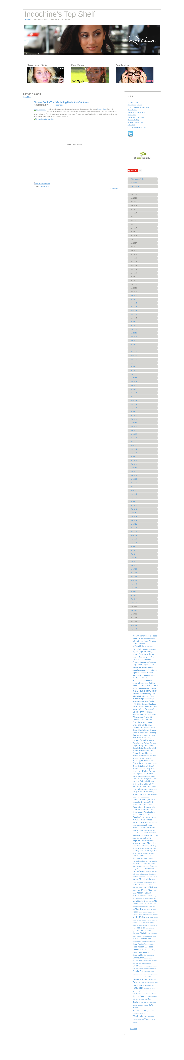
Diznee (142, 753)
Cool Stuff (54, 19)
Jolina (153, 830)
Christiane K (138, 722)
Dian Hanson (144, 751)
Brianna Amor (144, 688)
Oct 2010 (134, 535)
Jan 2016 (134, 299)
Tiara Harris (154, 996)
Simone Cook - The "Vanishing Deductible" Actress (61, 102)
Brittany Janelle (139, 694)
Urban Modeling (142, 1008)
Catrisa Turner (144, 714)
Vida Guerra (142, 1013)
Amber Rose (138, 654)
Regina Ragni (143, 944)
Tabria (135, 985)
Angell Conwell (147, 667)
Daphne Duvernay (150, 743)
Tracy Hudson (149, 1002)
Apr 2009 (134, 603)
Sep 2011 (134, 494)
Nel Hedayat (140, 925)
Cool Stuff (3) (135, 183)
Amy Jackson (138, 657)
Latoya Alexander (138, 869)
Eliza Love (147, 763)
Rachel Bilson (145, 939)
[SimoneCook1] (40, 110)
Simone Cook (101, 109)
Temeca (154, 993)
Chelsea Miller (138, 720)
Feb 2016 (134, 295)
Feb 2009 (134, 610)
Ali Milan (152, 641)
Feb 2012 (134, 475)
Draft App (152, 756)
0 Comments (114, 189)
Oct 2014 (134, 355)
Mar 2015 (134, 337)
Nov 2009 (134, 576)
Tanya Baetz (150, 991)
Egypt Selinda (143, 761)
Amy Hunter (149, 654)
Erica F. (145, 766)
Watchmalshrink (140, 1016)
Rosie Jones (148, 949)
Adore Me (136, 638)
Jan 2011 (134, 524)
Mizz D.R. (141, 914)
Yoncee (147, 1019)
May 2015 (134, 329)
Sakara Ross (150, 955)
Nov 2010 (134, 531)
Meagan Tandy (147, 890)
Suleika (145, 979)
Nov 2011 (134, 486)
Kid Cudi (152, 856)
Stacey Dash (146, 974)
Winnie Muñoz (151, 1016)
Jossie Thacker (149, 833)
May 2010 (134, 554)
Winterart (135, 1019)
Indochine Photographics (136, 112)
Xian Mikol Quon (140, 1019)
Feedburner (146, 776)
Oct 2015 (134, 310)
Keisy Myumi (148, 848)
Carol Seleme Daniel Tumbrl (137, 127)
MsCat (142, 917)
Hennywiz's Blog (133, 120)
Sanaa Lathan (138, 958)
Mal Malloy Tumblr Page (136, 117)
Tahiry (152, 985)
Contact (66, 19)
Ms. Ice (136, 917)
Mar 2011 (134, 516)
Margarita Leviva (143, 882)
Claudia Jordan (143, 730)
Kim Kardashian (140, 858)
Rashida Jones (141, 941)
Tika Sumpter (141, 999)
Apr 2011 (134, 513)
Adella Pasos (151, 636)
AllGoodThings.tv (140, 646)
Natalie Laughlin (137, 920)
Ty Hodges (138, 1005)
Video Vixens (59, 105)
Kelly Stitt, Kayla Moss (150, 851)
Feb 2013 (134, 430)
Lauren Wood (139, 871)
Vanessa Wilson (151, 1011)
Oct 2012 (134, 445)
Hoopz (142, 794)
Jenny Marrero (146, 817)
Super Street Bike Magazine (145, 982)
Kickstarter (146, 856)
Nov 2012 (134, 442)
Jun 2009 (134, 595)
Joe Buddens (141, 830)
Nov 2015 (134, 307)
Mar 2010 (134, 561)
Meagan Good (137, 890)
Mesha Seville (150, 901)
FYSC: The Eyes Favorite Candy (138, 107)
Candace (145, 704)
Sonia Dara (147, 971)
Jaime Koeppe (144, 807)
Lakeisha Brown (137, 866)
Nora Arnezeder (150, 928)
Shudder (141, 966)
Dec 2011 (134, 483)
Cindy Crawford (143, 728)
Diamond (136, 751)
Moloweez (147, 914)
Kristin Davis (146, 863)
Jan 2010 (134, 569)
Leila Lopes (143, 874)
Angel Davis (137, 665)
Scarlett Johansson (152, 960)
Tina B (146, 999)
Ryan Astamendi (144, 952)
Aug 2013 (134, 408)
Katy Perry (153, 846)
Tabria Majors (144, 985)
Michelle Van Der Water (147, 904)
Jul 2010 (133, 546)
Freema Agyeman (146, 779)
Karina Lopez (141, 838)
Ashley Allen (141, 678)
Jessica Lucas (145, 825)
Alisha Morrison (139, 644)
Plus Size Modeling (147, 936)
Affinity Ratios (138, 641)
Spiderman (139, 974)
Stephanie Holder (153, 974)
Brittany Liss (150, 694)
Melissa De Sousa (143, 898)
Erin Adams (137, 768)
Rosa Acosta (138, 947)
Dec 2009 (134, 573)
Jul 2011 (133, 501)
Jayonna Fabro (143, 812)
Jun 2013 (134, 415)
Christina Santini (140, 725)
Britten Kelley (138, 696)
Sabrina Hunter (140, 955)
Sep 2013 (134, 404)
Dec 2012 (134, 438)
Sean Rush (135, 963)
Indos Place (27, 97)
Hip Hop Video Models (135, 122)
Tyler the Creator (144, 1005)
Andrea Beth (146, 659)
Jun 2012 (134, 460)
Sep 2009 (134, 584)
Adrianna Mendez (148, 638)
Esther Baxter (148, 771)
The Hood (149, 996)
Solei (142, 971)
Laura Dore (148, 869)
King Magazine (152, 861)
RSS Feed (133, 1029)
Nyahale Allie (136, 930)
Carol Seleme (145, 709)
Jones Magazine (138, 833)
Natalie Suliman (146, 920)
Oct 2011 (134, 490)
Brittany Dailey (150, 691)
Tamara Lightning (147, 988)
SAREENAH (136, 960)
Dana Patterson (147, 740)
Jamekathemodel (143, 809)
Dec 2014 (134, 348)
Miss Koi (139, 909)
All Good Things (133, 102)
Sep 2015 (134, 314)
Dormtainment (143, 756)
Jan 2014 (134, 389)
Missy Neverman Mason (145, 912)
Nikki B (139, 928)
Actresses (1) (135, 186)
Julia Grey (140, 835)
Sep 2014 (134, 359)
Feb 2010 (134, 565)
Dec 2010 (134, 528)
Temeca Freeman (140, 996)
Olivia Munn (145, 933)
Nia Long (146, 925)
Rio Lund (151, 944)
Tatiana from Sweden (140, 993)
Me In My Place (150, 887)
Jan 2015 (134, 344)
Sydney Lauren (154, 982)
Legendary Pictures (151, 871)
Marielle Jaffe (152, 882)
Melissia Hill (152, 898)
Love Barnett (149, 876)
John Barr (148, 830)
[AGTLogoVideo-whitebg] (142, 168)
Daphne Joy (138, 745)
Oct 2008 (134, 625)
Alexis (146, 641)
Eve (151, 774)
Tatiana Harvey (148, 993)
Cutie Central (132, 110)
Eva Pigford (146, 774)
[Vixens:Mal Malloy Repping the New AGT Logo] (134, 82)
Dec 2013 (134, 393)
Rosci (145, 947)
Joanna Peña (145, 828)
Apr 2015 (134, 333)
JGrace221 (136, 828)
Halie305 (144, 789)
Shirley (136, 966)
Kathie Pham (136, 846)
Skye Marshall (152, 968)
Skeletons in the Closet (142, 968)
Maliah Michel (145, 879)
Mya (147, 917)
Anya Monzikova (149, 670)
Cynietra (136, 740)
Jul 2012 (133, 456)
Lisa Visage (142, 876)
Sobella (136, 971)
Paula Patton (154, 933)
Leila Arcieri (136, 874)
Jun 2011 (134, 505)
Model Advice (40, 19)
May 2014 (134, 374)
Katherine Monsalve (147, 843)
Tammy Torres (140, 991)
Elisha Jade (138, 763)
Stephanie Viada (136, 977)
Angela (145, 665)
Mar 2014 (134, 382)
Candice (141, 707)
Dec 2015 (134, 303)
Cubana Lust (145, 735)
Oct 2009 (134, 580)
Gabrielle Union (147, 781)
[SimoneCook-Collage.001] (44, 119)
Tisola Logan (143, 1002)
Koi (140, 863)
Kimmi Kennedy (143, 861)
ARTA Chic (131, 125)
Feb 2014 (134, 385)
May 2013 (134, 419)
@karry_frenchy (139, 636)
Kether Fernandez (148, 853)
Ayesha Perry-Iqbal (140, 683)
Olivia (142, 930)
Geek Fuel (136, 784)
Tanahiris (145, 991)
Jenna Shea (138, 814)
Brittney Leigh (138, 699)
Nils (144, 928)
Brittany (140, 691)
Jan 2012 (134, 479)
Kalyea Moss (149, 835)
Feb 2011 (134, 520)
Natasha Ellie (136, 922)
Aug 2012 (134, 453)
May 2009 (134, 599)
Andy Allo (152, 662)
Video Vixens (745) (137, 179)
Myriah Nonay (154, 917)
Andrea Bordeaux (141, 662)
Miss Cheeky (148, 906)
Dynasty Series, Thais (141, 758)
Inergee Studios (138, 802)
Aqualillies (136, 673)
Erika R (151, 766)
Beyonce (150, 686)
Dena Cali (152, 748)
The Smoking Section (135, 105)
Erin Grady (146, 769)
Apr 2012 (134, 468)
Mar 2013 (134, 427)
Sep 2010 (134, 539)
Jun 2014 (134, 370)
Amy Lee (146, 657)
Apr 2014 (134, 378)
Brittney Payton (142, 701)
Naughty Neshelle (146, 922)
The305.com (132, 115)
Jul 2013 (133, 412)
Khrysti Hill (138, 856)
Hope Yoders (149, 794)
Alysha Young (145, 651)
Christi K (149, 720)
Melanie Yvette (146, 896)
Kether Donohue (137, 853)
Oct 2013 (134, 400)
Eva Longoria (137, 774)
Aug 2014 (134, 363)
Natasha (154, 920)
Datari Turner (144, 748)
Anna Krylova (138, 670)
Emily (140, 766)
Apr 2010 (134, 558)
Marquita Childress (149, 885)
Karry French (145, 840)
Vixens (27, 19)
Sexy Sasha (142, 963)
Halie (138, 789)
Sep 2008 (134, 629)
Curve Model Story (144, 738)
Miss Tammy (147, 909)
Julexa (135, 835)
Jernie (142, 820)
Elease (150, 761)
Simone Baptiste (148, 966)
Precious (137, 939)
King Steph (136, 863)
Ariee (135, 675)
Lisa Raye (135, 876)
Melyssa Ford (139, 901)
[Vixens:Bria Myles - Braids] (90, 82)
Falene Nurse (137, 776)
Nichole (152, 925)
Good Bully (148, 784)
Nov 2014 (134, 352)
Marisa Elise (138, 885)
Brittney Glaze (148, 696)
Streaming (142, 977)
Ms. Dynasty (153, 914)
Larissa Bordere (150, 866)
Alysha (136, 651)
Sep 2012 (134, 449)
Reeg (135, 944)
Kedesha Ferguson (138, 848)
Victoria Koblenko (136, 1013)
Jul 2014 (133, 367)
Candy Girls (148, 707)
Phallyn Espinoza (137, 936)
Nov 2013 (134, 397)
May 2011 (134, 509)
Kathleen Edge (145, 846)
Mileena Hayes (140, 906)
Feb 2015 (134, 340)
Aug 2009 (134, 588)
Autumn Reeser (145, 680)
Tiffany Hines (135, 999)
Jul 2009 (133, 591)
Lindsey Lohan (151, 874)
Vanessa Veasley (140, 1011)
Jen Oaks (151, 812)
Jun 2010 (134, 550)
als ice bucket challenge (146, 649)
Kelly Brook (139, 851)
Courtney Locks (142, 733)
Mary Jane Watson (138, 887)
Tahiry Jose (138, 988)
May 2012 (134, 464)
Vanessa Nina (148, 1008)
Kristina (153, 863)
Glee (141, 784)
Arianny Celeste (147, 673)
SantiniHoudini (148, 958)
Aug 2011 (134, 498)
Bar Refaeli (141, 686)
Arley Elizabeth (143, 675)
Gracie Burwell (139, 786)
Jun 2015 (134, 325)
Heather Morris (143, 792)
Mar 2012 (134, 471)
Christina (148, 722)
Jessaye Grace (146, 822)
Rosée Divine (141, 949)
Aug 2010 (134, 543)
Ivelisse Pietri (148, 802)
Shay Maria (148, 963)
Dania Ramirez (138, 743)
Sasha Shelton (143, 960)
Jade (144, 804)
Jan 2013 (134, 434)
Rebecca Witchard (150, 941)
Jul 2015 (133, 322)
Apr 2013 (134, 423)
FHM (138, 779)
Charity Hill (148, 717)
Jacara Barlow (137, 804)
